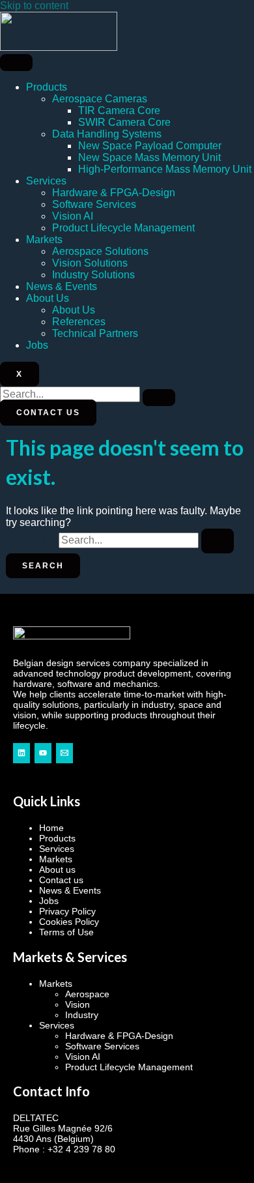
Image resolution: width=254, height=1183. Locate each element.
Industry (81, 1015)
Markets (44, 239)
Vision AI (72, 216)
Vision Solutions (90, 263)
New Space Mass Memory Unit (149, 157)
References (79, 321)
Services (46, 180)
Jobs (37, 345)
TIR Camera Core (119, 110)
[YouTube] (43, 753)
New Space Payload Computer (149, 145)
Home (51, 828)
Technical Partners (95, 333)
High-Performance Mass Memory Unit (164, 169)
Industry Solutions (93, 274)
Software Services (94, 204)
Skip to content (34, 5)
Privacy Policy (67, 911)
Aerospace (87, 994)
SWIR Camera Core (124, 122)
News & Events (61, 286)
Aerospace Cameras (99, 98)
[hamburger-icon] (16, 62)
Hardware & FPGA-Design (113, 192)
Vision (77, 1004)
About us (57, 869)
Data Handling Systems (107, 133)
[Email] (64, 753)
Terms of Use (66, 932)
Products (46, 87)
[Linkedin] (21, 753)
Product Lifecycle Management (123, 227)
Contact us (61, 880)
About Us (47, 298)
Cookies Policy (69, 921)
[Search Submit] (217, 541)
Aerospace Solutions (100, 251)
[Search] (159, 397)
